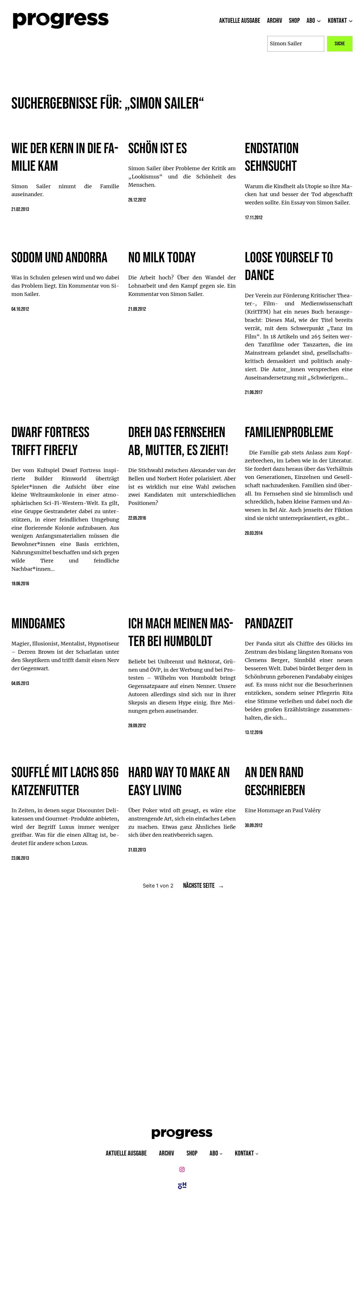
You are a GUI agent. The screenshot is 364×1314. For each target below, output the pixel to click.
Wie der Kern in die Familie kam (64, 157)
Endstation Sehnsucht (272, 157)
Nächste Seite (203, 885)
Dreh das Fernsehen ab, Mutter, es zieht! (178, 441)
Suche (340, 44)
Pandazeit (269, 624)
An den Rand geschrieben (275, 781)
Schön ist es (157, 149)
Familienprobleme (289, 433)
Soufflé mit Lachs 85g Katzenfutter (65, 781)
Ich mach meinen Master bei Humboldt (180, 633)
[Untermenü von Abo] (319, 21)
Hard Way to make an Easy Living (179, 781)
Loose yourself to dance (289, 267)
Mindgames (38, 624)
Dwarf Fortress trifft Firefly (50, 441)
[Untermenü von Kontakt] (351, 21)
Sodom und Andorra (59, 258)
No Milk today (162, 258)
